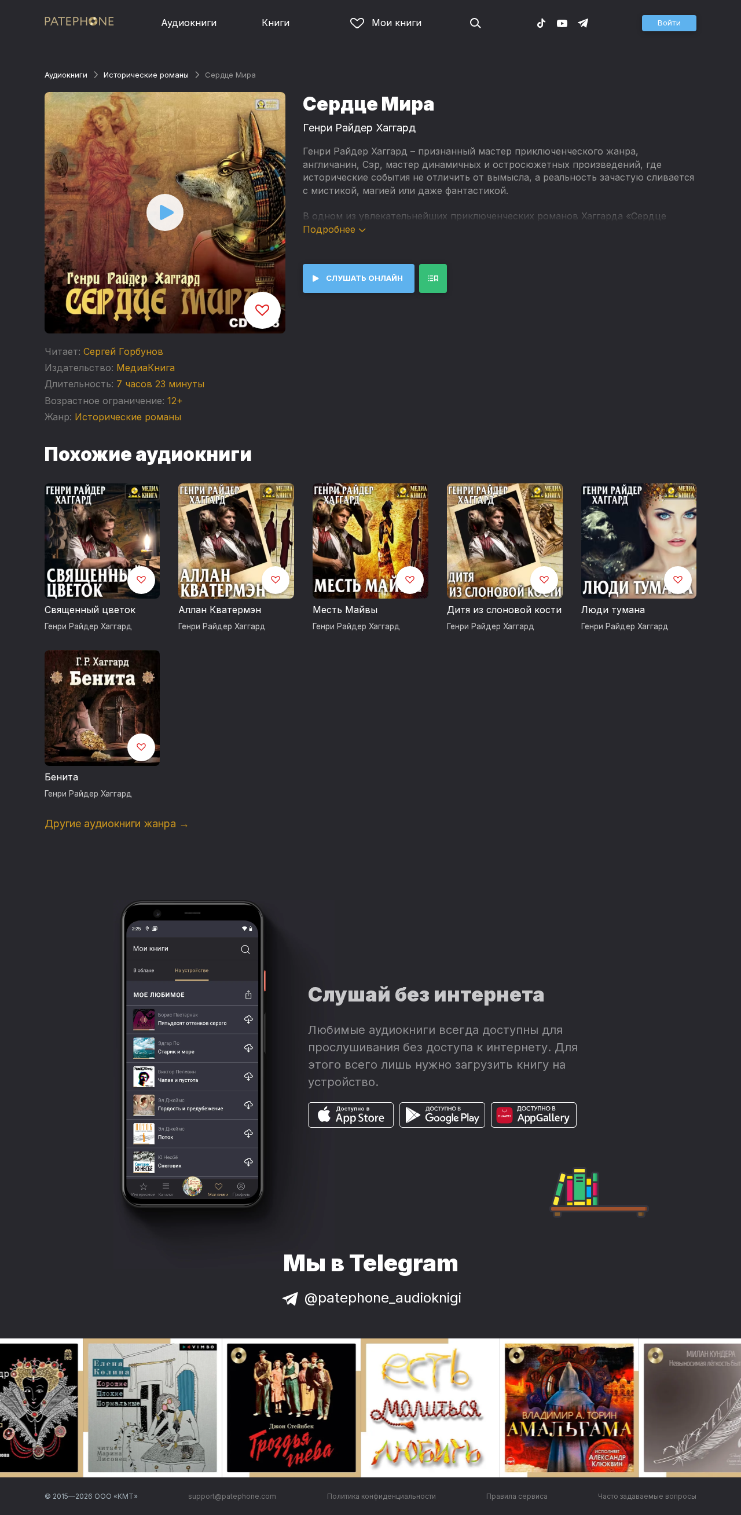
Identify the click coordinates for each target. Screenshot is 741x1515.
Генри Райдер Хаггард (359, 128)
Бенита (61, 777)
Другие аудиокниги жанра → (117, 823)
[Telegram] (583, 22)
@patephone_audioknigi (383, 1297)
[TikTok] (541, 22)
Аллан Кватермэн (219, 609)
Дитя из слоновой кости (504, 609)
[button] (669, 23)
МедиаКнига (145, 367)
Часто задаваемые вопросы (647, 1496)
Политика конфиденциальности (381, 1496)
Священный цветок (90, 609)
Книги (275, 22)
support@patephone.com (232, 1496)
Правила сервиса (517, 1496)
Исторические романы (146, 74)
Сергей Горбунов (123, 351)
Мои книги (396, 22)
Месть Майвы (345, 609)
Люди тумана (613, 609)
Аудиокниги (189, 22)
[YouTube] (562, 22)
